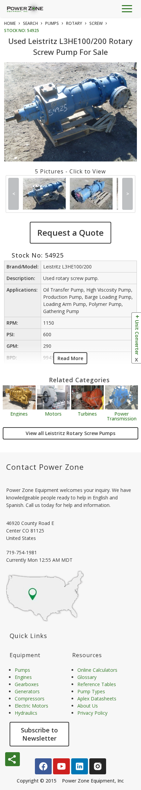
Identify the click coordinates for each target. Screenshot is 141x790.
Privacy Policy (92, 713)
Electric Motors (31, 705)
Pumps (22, 670)
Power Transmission (122, 416)
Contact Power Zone (45, 467)
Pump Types (91, 691)
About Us (87, 705)
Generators (27, 691)
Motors (53, 413)
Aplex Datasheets (96, 698)
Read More (70, 358)
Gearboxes (27, 684)
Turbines (87, 413)
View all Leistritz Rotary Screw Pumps (70, 433)
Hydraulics (26, 713)
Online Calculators (97, 670)
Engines (19, 413)
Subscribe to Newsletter (39, 734)
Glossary (87, 677)
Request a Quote (70, 232)
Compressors (29, 698)
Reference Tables (96, 684)
